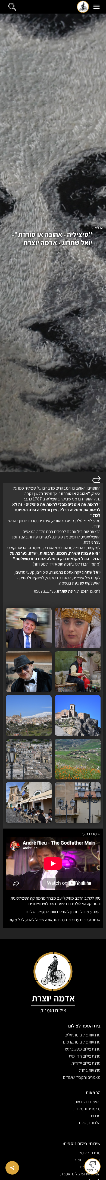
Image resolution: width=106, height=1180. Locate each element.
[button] (96, 7)
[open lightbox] (78, 628)
